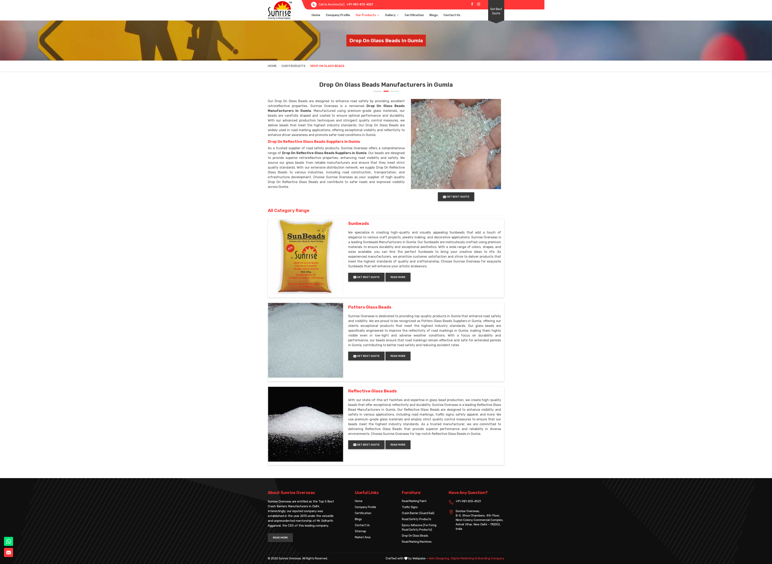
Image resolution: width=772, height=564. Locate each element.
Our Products (366, 15)
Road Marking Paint (414, 501)
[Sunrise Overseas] (280, 10)
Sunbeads (358, 223)
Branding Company (491, 558)
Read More (398, 277)
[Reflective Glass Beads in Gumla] (305, 424)
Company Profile (338, 15)
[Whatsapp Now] (8, 541)
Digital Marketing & (464, 558)
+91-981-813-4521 (359, 4)
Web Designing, (439, 558)
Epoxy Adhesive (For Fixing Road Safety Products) (419, 527)
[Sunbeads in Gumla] (305, 256)
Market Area (363, 537)
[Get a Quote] (8, 552)
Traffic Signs (410, 507)
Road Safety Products (416, 519)
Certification (414, 15)
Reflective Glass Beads (372, 391)
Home (316, 15)
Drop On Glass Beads (415, 535)
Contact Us (451, 15)
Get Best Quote (496, 11)
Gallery (390, 15)
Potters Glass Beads (369, 307)
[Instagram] (478, 4)
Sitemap (360, 531)
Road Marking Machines (417, 541)
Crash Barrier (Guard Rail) (418, 513)
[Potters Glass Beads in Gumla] (305, 340)
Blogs (433, 15)
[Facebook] (472, 4)
